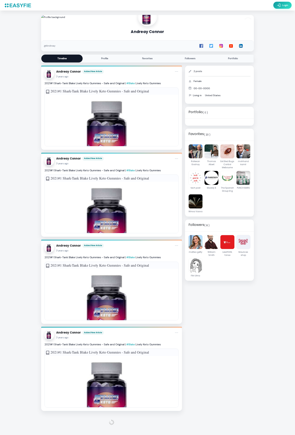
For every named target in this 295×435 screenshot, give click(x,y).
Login (282, 5)
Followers (190, 58)
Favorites (147, 58)
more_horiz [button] (176, 71)
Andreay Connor (68, 71)
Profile (104, 58)
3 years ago (62, 76)
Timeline (62, 58)
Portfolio (233, 58)
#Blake (130, 83)
